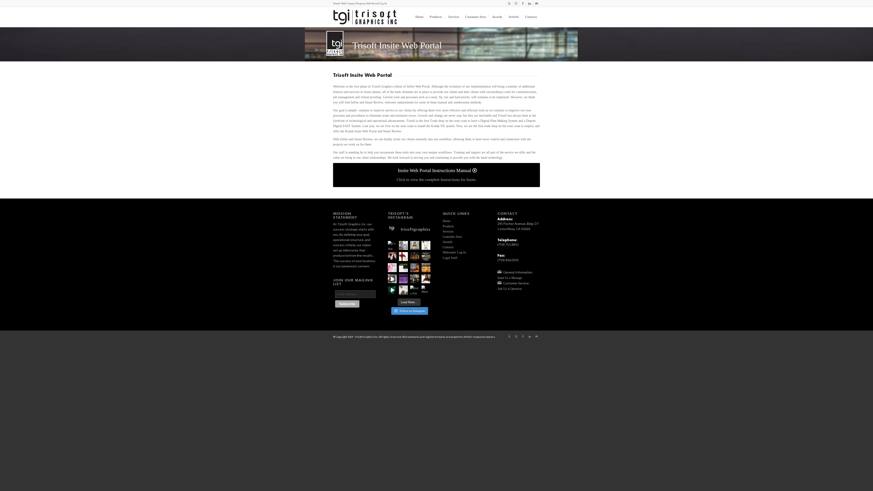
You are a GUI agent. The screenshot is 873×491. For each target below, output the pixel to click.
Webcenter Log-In (454, 252)
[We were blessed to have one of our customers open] (414, 278)
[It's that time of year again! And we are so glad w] (392, 245)
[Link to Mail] (536, 3)
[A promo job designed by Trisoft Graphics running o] (392, 278)
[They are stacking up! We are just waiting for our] (392, 256)
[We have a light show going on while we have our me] (392, 290)
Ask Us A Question (509, 289)
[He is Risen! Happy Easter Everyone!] (403, 256)
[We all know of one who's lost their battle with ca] (392, 267)
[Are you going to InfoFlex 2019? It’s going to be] (425, 256)
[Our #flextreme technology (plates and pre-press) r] (425, 267)
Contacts (448, 247)
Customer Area (452, 236)
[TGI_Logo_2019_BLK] (365, 17)
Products (448, 226)
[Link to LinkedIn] (529, 3)
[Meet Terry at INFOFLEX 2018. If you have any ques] (425, 290)
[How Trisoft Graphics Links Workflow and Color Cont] (403, 245)
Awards (447, 242)
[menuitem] (419, 17)
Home (446, 221)
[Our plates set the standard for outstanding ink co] (403, 267)
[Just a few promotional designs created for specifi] (414, 290)
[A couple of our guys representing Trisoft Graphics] (403, 278)
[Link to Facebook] (522, 3)
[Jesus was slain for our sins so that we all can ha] (414, 256)
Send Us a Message (509, 278)
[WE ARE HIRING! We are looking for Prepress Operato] (414, 245)
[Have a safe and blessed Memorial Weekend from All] (403, 290)
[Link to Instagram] (516, 3)
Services (448, 231)
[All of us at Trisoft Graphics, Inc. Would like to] (414, 267)
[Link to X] (509, 3)
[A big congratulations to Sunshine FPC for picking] (425, 245)
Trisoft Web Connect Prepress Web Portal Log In (360, 3)
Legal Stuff (450, 258)
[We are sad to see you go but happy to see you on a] (425, 278)
